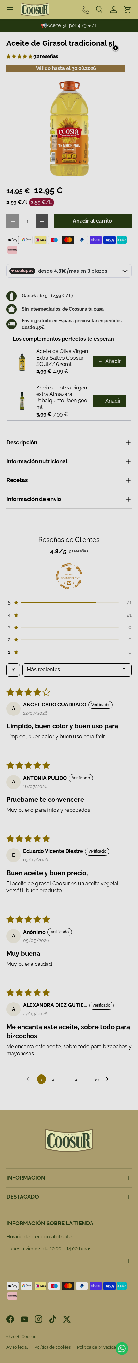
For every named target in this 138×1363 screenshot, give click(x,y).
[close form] (115, 48)
